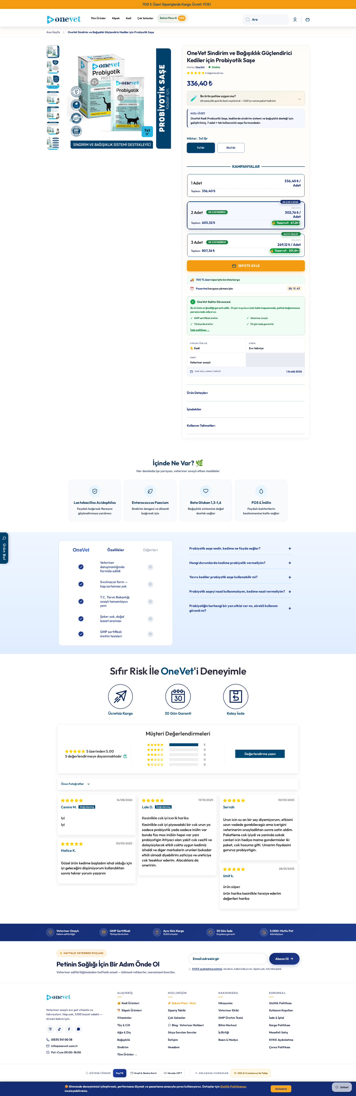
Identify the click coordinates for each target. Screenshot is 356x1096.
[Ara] (246, 19)
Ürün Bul (4, 552)
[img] (72, 800)
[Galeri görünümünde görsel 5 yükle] (53, 112)
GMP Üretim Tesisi (230, 1018)
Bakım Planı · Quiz (184, 1003)
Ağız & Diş (124, 1032)
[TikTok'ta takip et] (59, 1029)
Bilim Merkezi (227, 1025)
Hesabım (173, 1047)
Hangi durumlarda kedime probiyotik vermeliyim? (227, 563)
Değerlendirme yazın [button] (260, 754)
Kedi (128, 18)
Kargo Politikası (279, 1025)
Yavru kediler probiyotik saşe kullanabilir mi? (223, 577)
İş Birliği (223, 1032)
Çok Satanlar (145, 18)
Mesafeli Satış (278, 1032)
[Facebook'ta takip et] (69, 1029)
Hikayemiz (225, 1003)
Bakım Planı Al (172, 17)
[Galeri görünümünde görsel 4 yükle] (53, 97)
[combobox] (266, 19)
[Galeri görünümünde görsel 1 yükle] (53, 51)
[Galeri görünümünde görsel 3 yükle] (53, 82)
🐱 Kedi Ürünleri (128, 1003)
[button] (308, 20)
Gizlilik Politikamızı (233, 1086)
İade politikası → (200, 329)
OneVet (200, 67)
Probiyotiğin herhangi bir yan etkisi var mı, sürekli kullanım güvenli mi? (233, 608)
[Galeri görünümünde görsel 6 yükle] (53, 127)
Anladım (281, 1088)
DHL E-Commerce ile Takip (253, 1073)
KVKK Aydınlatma (281, 1040)
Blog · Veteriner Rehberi (188, 1025)
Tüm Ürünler (98, 18)
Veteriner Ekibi (228, 1010)
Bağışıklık (123, 1040)
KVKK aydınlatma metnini (207, 968)
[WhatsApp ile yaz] (78, 1029)
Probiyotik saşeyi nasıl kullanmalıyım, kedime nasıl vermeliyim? (237, 591)
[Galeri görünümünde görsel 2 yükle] (53, 67)
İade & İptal (276, 1018)
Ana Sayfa (53, 32)
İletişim (173, 1040)
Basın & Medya (228, 1040)
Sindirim (122, 1047)
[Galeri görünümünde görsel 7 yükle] (53, 143)
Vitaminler (124, 1018)
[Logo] (63, 19)
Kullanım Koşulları (281, 1010)
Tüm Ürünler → (127, 1054)
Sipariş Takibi (177, 1010)
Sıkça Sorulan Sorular (182, 1032)
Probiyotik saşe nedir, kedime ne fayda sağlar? (224, 548)
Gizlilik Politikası (280, 1003)
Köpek (116, 18)
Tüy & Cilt (123, 1025)
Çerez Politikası (279, 1047)
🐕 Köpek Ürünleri (129, 1010)
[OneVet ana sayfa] (58, 997)
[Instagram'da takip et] (50, 1029)
